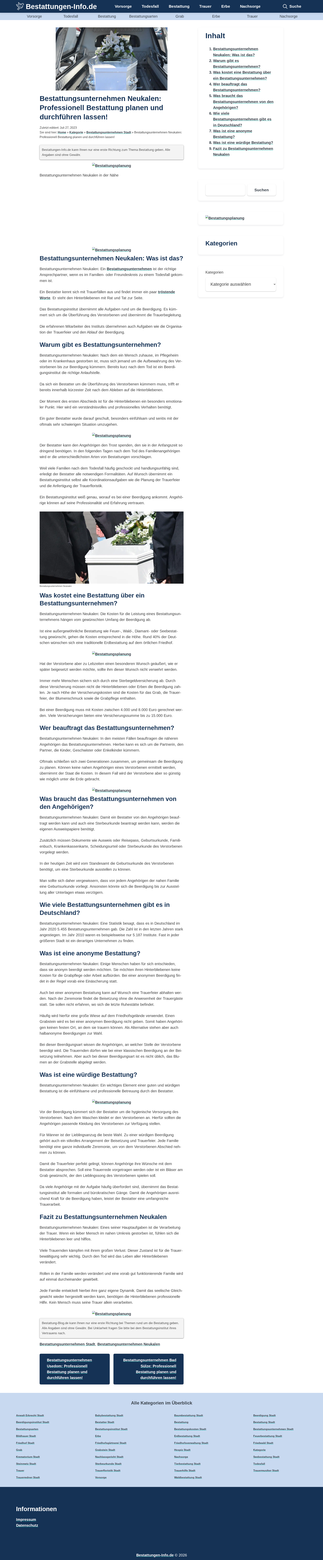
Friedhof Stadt (25, 1442)
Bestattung (179, 6)
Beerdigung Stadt (264, 1415)
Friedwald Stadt (263, 1442)
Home (62, 132)
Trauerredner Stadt (28, 1477)
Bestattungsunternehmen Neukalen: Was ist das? (235, 52)
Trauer (205, 6)
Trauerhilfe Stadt (184, 1470)
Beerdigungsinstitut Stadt (32, 1422)
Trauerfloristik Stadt (107, 1470)
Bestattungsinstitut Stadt (111, 1429)
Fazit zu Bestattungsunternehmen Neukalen (243, 151)
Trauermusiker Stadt (266, 1470)
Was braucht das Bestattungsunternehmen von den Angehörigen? (243, 102)
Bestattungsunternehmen (129, 269)
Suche (295, 6)
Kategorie (76, 132)
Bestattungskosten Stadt (190, 1429)
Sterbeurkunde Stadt (108, 1463)
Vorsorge (123, 6)
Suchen (261, 190)
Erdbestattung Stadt (187, 1435)
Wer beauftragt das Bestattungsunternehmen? (236, 87)
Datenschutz (27, 1525)
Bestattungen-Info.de (61, 6)
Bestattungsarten (143, 16)
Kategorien (214, 272)
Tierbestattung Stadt (187, 1463)
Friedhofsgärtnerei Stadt (110, 1442)
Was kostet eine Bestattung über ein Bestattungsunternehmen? (242, 75)
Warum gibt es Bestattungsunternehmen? (236, 64)
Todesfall (150, 6)
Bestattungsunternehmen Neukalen (128, 1344)
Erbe (225, 6)
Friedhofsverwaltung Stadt (191, 1442)
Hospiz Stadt (182, 1449)
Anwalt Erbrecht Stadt (30, 1415)
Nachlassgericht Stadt (109, 1456)
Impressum (26, 1519)
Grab (180, 16)
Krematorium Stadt (28, 1456)
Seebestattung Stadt (266, 1456)
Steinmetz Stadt (26, 1463)
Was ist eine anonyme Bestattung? (232, 134)
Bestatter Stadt (104, 1422)
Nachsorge (250, 6)
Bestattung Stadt (264, 1422)
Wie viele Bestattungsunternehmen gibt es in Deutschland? (242, 119)
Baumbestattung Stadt (188, 1415)
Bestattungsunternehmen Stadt (108, 132)
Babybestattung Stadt (109, 1415)
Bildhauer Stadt (26, 1435)
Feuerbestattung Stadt (267, 1435)
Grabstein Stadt (105, 1449)
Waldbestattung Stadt (188, 1477)
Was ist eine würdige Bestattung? (243, 143)
